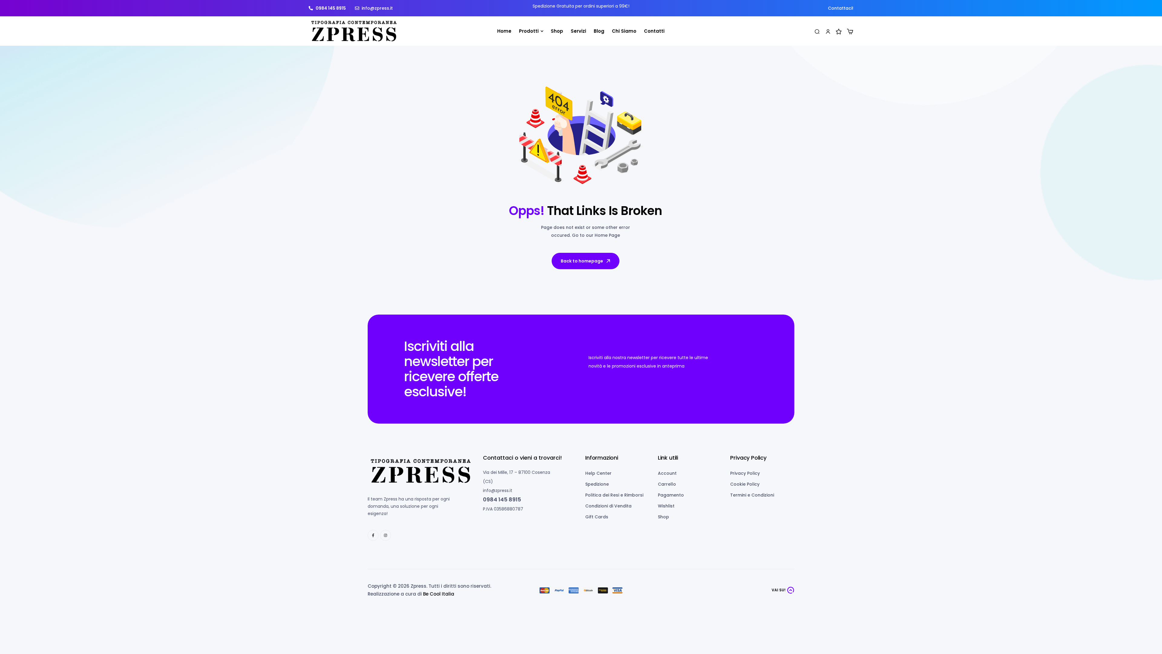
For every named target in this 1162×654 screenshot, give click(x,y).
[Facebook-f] (373, 535)
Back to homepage (582, 261)
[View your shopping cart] (850, 31)
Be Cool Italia (438, 594)
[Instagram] (385, 535)
